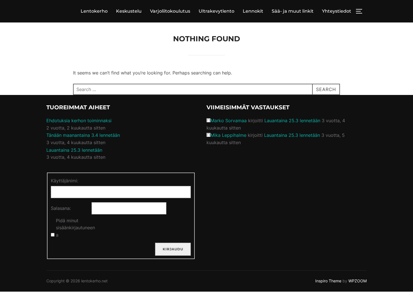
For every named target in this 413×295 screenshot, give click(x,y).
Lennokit (253, 11)
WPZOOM (357, 280)
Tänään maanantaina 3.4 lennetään (83, 135)
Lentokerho (94, 11)
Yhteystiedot (336, 11)
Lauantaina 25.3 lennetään (74, 150)
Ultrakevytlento (216, 11)
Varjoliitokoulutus (170, 11)
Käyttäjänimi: (64, 180)
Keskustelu (129, 11)
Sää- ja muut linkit (293, 11)
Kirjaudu (173, 249)
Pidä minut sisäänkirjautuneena (75, 228)
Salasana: (61, 208)
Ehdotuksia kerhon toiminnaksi (79, 120)
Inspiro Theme (328, 280)
